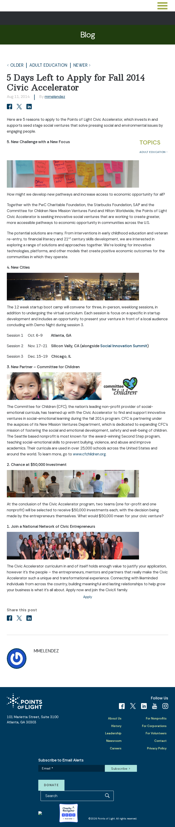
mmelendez (55, 96)
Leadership (113, 733)
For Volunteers (156, 733)
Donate (51, 785)
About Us (114, 718)
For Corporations (154, 726)
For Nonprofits (156, 718)
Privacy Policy (157, 748)
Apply (87, 597)
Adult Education (48, 65)
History (116, 726)
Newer (80, 65)
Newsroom (113, 741)
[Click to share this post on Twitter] (20, 107)
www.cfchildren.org (89, 454)
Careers (115, 748)
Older (17, 65)
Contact (160, 741)
